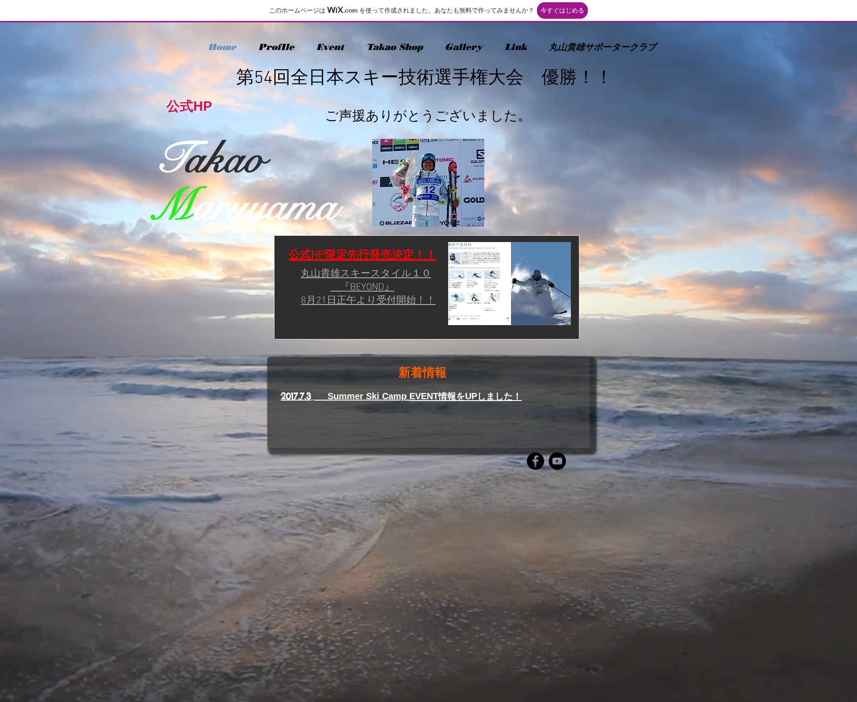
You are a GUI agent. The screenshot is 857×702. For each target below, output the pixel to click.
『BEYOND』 (362, 287)
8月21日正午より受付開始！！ (368, 301)
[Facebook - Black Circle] (535, 461)
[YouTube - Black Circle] (557, 461)
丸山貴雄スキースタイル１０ (366, 274)
